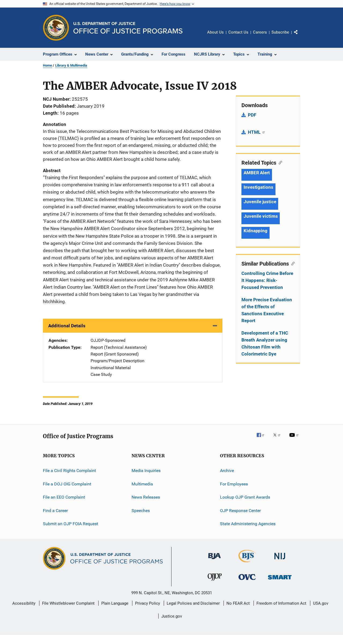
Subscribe (280, 32)
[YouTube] (295, 439)
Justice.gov (171, 616)
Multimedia (142, 484)
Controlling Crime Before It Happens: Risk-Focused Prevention (267, 280)
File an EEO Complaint (64, 497)
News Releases (146, 497)
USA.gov (320, 603)
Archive (227, 470)
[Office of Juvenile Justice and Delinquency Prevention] (215, 581)
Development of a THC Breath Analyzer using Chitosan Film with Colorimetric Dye (264, 343)
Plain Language (114, 603)
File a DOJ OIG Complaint (67, 484)
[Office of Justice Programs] (56, 27)
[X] (279, 439)
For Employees (234, 484)
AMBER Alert (257, 172)
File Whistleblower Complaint (68, 603)
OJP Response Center (240, 510)
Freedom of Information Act (281, 603)
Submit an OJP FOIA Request (70, 523)
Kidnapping (255, 230)
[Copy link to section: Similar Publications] (291, 263)
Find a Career (55, 510)
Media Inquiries (146, 470)
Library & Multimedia (71, 65)
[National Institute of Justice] (279, 560)
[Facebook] (263, 439)
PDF (252, 115)
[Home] (127, 28)
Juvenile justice (260, 201)
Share (300, 36)
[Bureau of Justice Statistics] (247, 563)
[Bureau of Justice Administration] (214, 560)
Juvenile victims (261, 216)
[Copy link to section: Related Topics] (279, 162)
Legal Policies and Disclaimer (193, 603)
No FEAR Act (238, 603)
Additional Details (66, 325)
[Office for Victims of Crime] (247, 581)
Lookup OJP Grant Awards (245, 497)
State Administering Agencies (247, 523)
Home (47, 65)
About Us (215, 32)
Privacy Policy (147, 603)
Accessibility (23, 603)
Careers (260, 32)
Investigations (258, 187)
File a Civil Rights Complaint (69, 470)
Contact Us (238, 32)
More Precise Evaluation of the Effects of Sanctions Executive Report (266, 310)
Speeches (141, 510)
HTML (255, 132)
